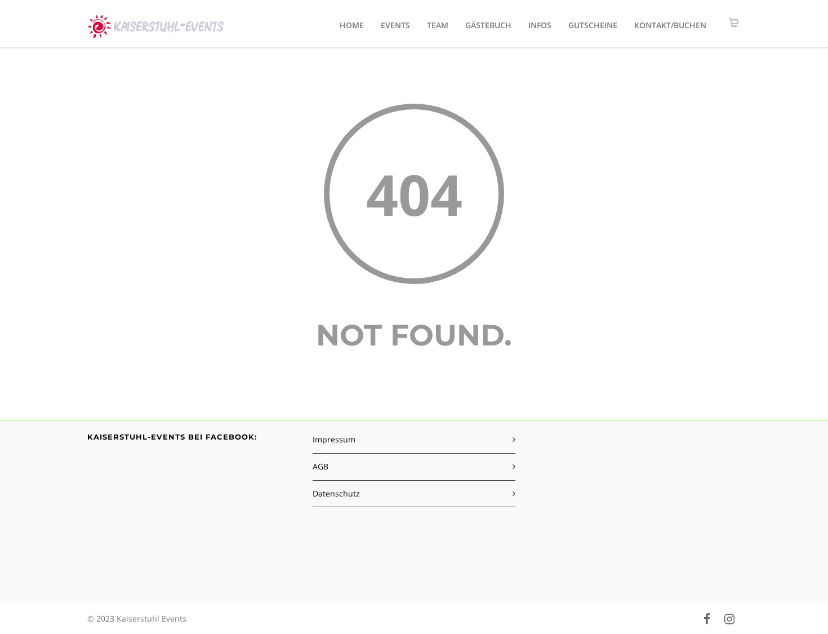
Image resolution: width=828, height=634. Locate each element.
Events (395, 25)
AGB (320, 466)
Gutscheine (592, 25)
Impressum (334, 439)
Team (437, 25)
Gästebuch (488, 25)
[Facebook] (707, 619)
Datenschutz (336, 493)
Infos (539, 25)
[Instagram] (729, 619)
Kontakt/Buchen (670, 25)
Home (352, 25)
